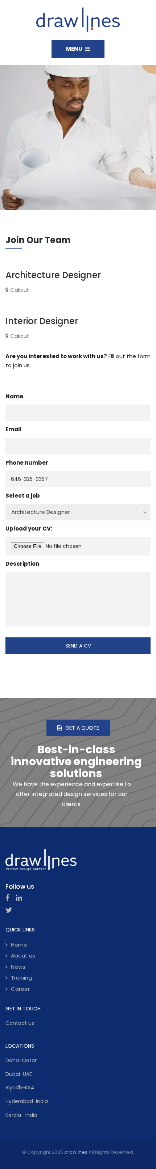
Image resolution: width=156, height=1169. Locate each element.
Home (19, 944)
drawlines (75, 1152)
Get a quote (82, 728)
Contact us (19, 1023)
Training (21, 977)
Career (20, 989)
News (18, 967)
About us (23, 955)
